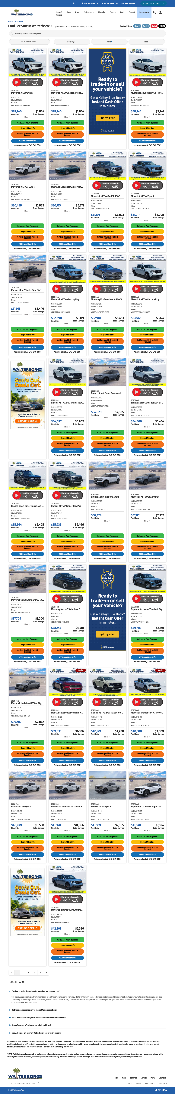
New (116, 1078)
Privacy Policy (149, 1083)
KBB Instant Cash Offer (27, 141)
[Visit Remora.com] (161, 1091)
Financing (102, 12)
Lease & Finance (59, 13)
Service (113, 12)
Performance (89, 12)
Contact (132, 12)
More (26, 117)
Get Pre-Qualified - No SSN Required (27, 135)
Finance (133, 1078)
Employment (144, 12)
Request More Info (28, 128)
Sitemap (138, 1083)
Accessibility (163, 1083)
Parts (153, 1078)
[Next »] (46, 972)
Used (124, 1078)
